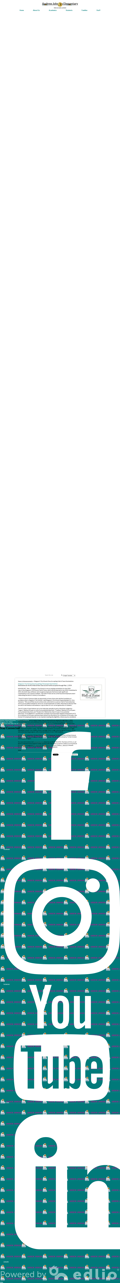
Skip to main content (60, 7)
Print (75, 754)
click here (50, 723)
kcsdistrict (21, 745)
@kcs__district (51, 745)
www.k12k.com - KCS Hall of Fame (35, 723)
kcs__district (36, 745)
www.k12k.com (38, 742)
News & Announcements (25, 681)
